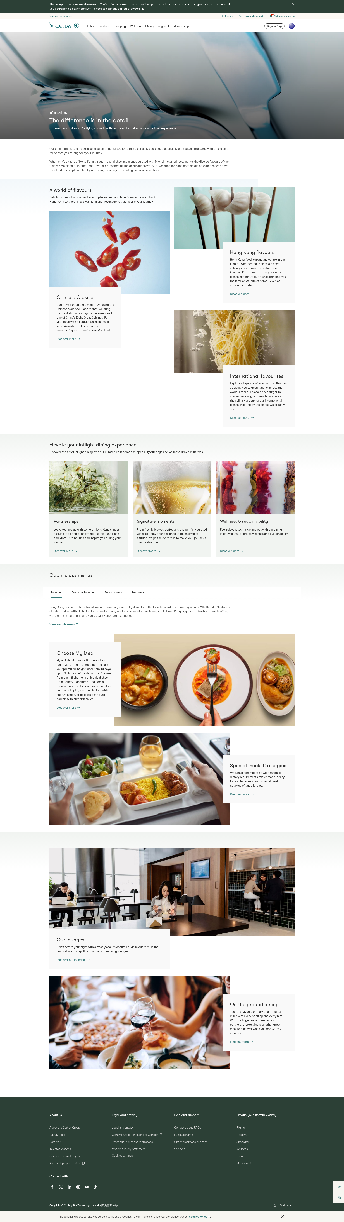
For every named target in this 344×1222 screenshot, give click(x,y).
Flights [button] (89, 26)
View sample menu (62, 624)
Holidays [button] (103, 26)
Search (229, 15)
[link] (234, 218)
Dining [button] (149, 26)
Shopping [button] (120, 26)
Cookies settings (122, 1155)
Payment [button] (163, 26)
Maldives (286, 1205)
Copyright (55, 1205)
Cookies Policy (198, 1216)
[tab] (56, 592)
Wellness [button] (135, 26)
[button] (65, 551)
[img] (293, 4)
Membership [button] (181, 26)
